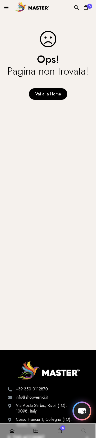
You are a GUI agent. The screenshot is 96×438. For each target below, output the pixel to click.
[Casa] (12, 431)
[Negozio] (36, 431)
